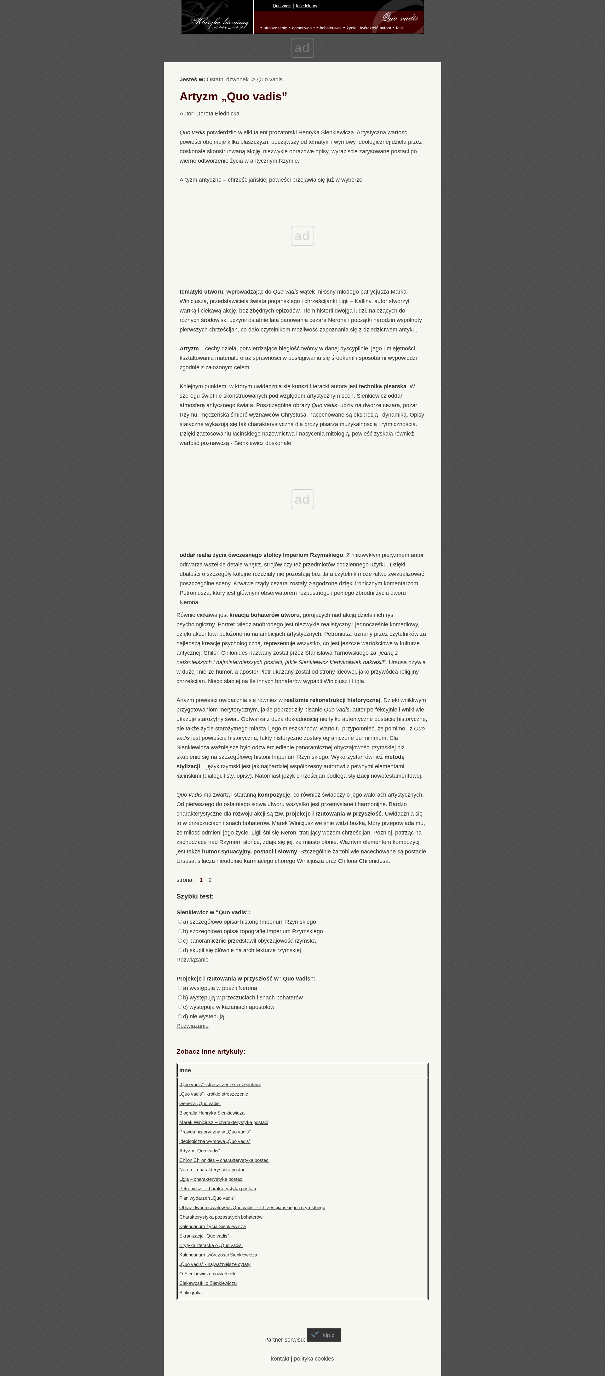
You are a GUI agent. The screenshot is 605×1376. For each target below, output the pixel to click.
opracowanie (303, 28)
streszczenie (275, 28)
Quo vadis (282, 5)
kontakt (280, 1359)
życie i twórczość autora (369, 28)
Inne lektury (306, 5)
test (399, 28)
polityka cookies (314, 1359)
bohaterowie (331, 28)
